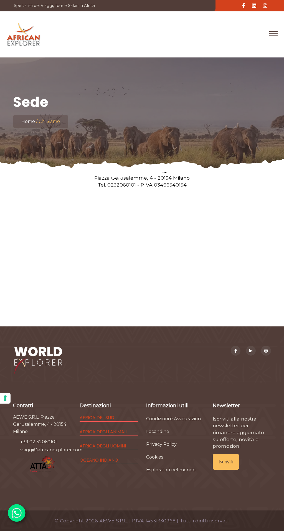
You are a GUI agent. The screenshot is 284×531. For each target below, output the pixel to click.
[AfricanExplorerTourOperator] (236, 351)
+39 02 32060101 (38, 441)
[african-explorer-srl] (251, 351)
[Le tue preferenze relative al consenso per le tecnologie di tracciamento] (5, 398)
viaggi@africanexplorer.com (51, 449)
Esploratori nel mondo (171, 469)
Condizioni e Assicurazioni (174, 418)
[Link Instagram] (265, 6)
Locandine (157, 431)
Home (28, 121)
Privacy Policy (161, 444)
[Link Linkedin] (254, 6)
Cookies (154, 457)
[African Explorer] (23, 33)
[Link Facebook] (243, 6)
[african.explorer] (266, 351)
